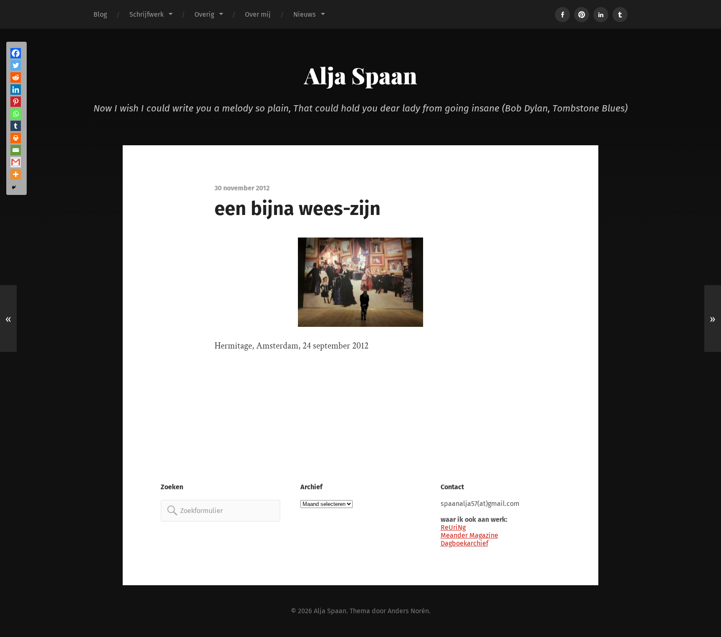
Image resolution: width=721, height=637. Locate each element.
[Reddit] (15, 77)
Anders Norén (408, 611)
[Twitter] (15, 65)
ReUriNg (453, 527)
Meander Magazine (469, 535)
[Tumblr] (15, 126)
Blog (100, 14)
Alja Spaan (360, 75)
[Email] (15, 150)
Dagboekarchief (464, 543)
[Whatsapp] (15, 114)
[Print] (15, 138)
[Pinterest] (15, 101)
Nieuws (304, 14)
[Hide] (13, 187)
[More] (15, 174)
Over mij (258, 14)
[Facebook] (15, 53)
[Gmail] (15, 162)
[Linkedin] (15, 89)
